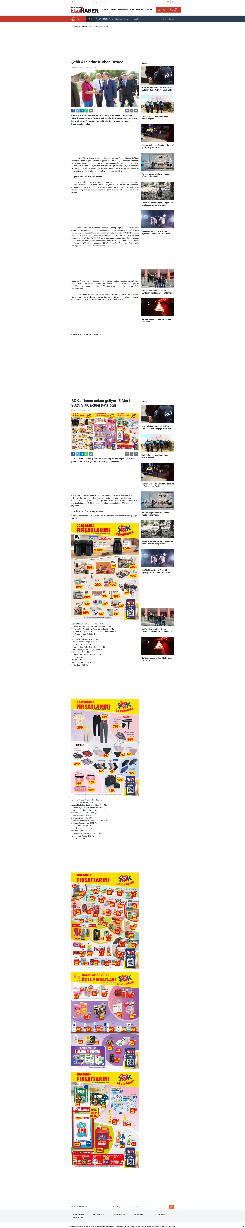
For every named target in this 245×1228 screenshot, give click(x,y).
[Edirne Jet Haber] (85, 9)
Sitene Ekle (103, 2)
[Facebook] (73, 110)
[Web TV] (168, 2)
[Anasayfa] (72, 2)
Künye (119, 1207)
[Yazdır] (91, 110)
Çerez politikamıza (165, 1226)
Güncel (105, 10)
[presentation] (78, 19)
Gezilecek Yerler (98, 1214)
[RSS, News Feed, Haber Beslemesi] (171, 1207)
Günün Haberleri (88, 2)
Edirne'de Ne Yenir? (119, 1214)
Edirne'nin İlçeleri (126, 10)
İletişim (125, 1207)
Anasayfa (112, 1207)
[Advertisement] (122, 43)
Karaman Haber (78, 1218)
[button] (127, 110)
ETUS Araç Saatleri (160, 1214)
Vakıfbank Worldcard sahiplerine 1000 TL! (110, 19)
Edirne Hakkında (78, 1214)
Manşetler (78, 2)
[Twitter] (78, 110)
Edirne (113, 10)
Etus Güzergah (138, 1214)
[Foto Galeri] (173, 2)
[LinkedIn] (82, 110)
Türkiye (148, 10)
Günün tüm (167, 19)
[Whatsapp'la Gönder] (86, 110)
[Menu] (159, 10)
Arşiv (96, 2)
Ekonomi (140, 10)
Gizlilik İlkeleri (134, 1207)
